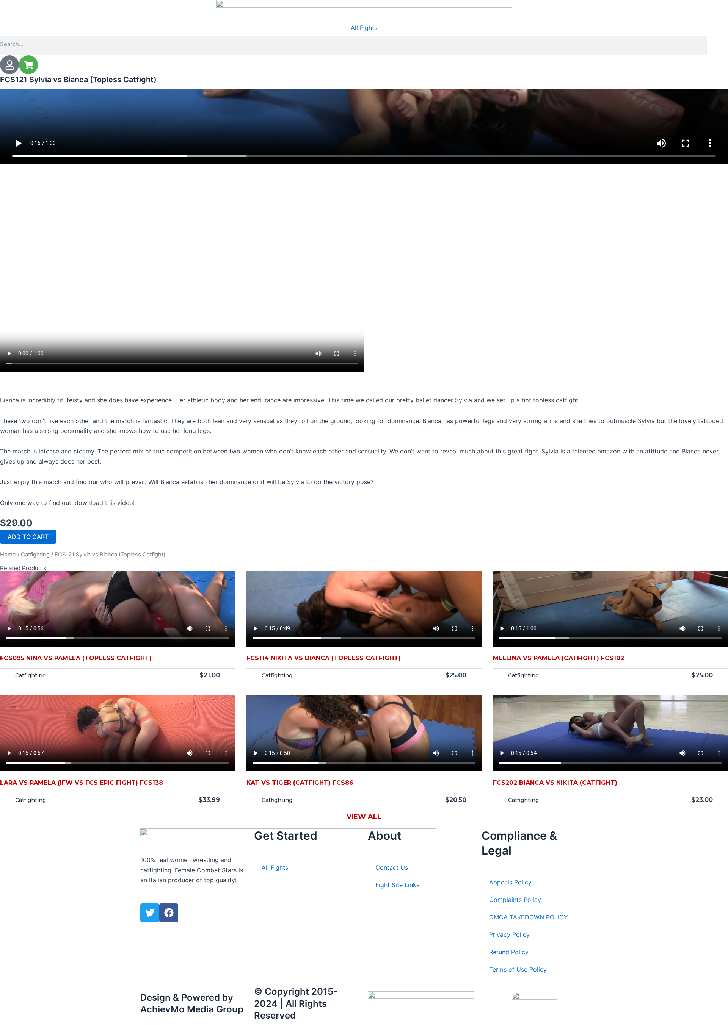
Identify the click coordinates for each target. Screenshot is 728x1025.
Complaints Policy (515, 899)
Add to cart (28, 537)
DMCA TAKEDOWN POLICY (528, 917)
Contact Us (391, 867)
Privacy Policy (509, 934)
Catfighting (35, 554)
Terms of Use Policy (518, 969)
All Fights (364, 27)
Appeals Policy (510, 882)
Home (8, 554)
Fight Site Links (397, 885)
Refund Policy (509, 952)
